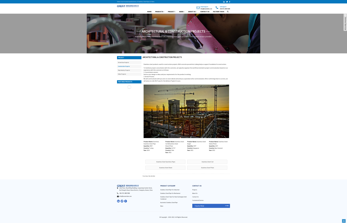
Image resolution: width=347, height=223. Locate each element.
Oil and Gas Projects (123, 62)
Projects (194, 190)
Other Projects (122, 74)
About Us (192, 12)
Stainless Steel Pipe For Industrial (169, 190)
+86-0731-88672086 (225, 9)
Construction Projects (124, 66)
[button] (165, 162)
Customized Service (198, 200)
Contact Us (204, 12)
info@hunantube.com (206, 9)
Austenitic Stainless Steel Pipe (169, 202)
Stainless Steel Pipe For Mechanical (170, 193)
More (161, 206)
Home (149, 12)
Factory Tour (218, 12)
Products (159, 12)
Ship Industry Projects (124, 70)
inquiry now (199, 206)
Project (171, 12)
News (181, 12)
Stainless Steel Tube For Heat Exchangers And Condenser (173, 198)
